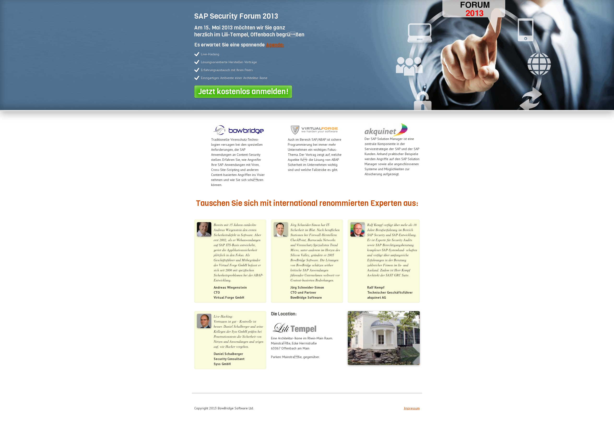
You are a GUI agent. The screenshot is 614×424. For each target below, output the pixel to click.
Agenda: (275, 45)
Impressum (412, 408)
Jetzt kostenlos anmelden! (243, 92)
